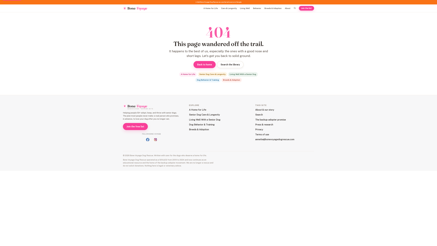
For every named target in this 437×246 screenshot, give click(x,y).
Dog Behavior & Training (208, 80)
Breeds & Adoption (273, 8)
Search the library (230, 64)
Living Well (245, 8)
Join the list (306, 8)
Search (259, 114)
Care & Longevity (229, 8)
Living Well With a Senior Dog (243, 74)
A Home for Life (210, 8)
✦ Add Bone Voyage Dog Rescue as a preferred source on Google (219, 2)
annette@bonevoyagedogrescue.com (274, 139)
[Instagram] (155, 139)
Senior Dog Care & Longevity (212, 74)
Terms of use (262, 134)
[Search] (294, 8)
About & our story (264, 109)
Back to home (204, 64)
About (287, 8)
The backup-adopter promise (270, 119)
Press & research (264, 124)
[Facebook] (147, 139)
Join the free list (135, 126)
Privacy (259, 129)
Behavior (257, 8)
